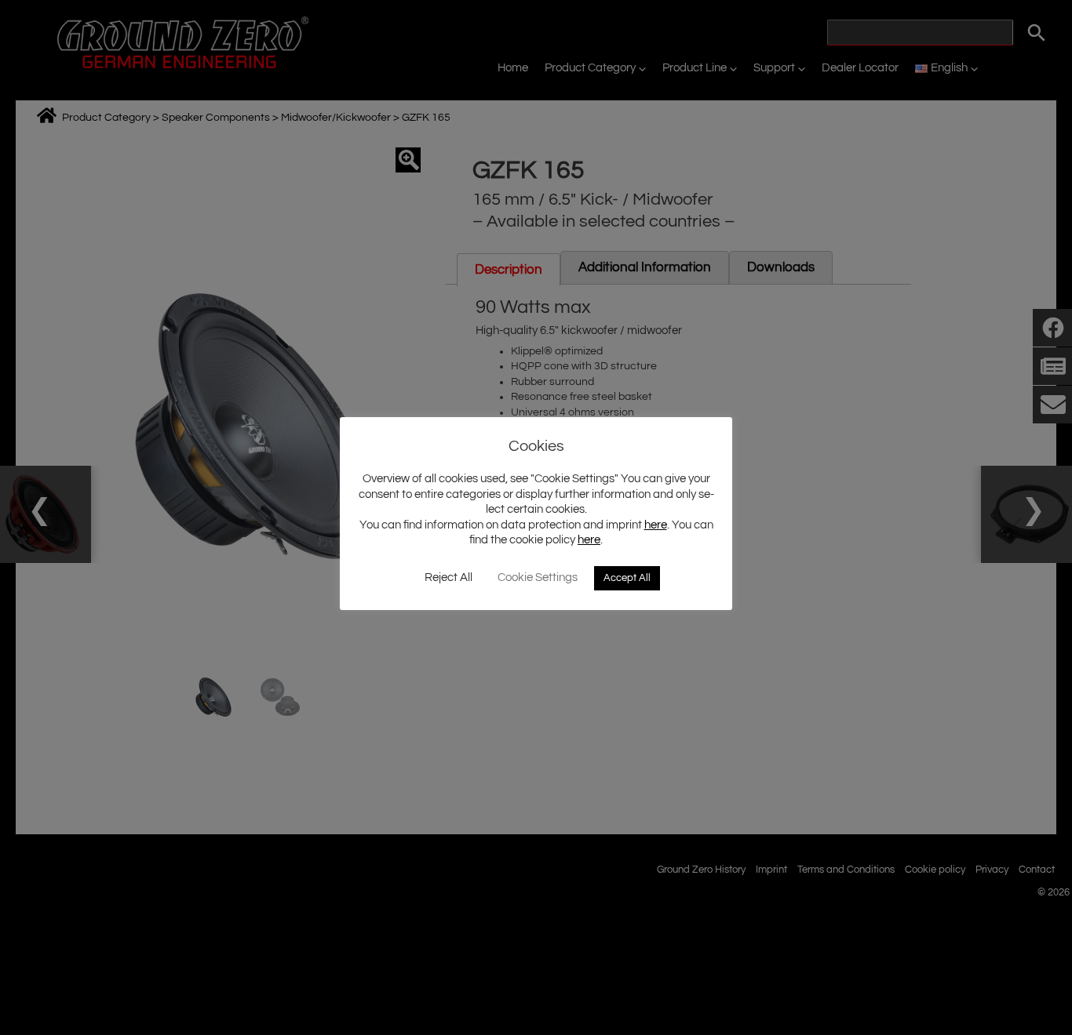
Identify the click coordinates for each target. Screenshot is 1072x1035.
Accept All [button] (627, 577)
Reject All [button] (448, 577)
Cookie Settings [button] (538, 577)
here (655, 525)
